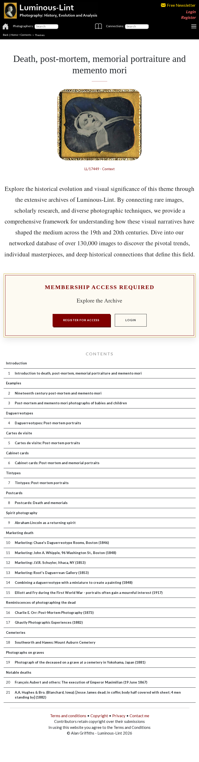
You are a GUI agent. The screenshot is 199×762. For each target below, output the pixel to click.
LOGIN (130, 320)
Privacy (118, 715)
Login (191, 11)
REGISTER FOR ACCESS (81, 320)
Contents (25, 34)
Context (108, 169)
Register (188, 17)
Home (14, 34)
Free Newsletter (181, 5)
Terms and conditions (68, 715)
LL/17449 (91, 169)
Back (6, 34)
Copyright (99, 715)
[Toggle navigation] (194, 26)
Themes (40, 34)
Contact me (139, 715)
